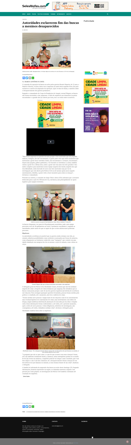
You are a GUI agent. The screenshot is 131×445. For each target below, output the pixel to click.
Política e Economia (43, 14)
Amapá (28, 14)
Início (23, 14)
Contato (68, 14)
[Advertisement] (50, 390)
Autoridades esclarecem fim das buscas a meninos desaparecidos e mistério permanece (45, 411)
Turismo (52, 14)
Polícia (34, 14)
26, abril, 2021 (25, 29)
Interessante (61, 14)
